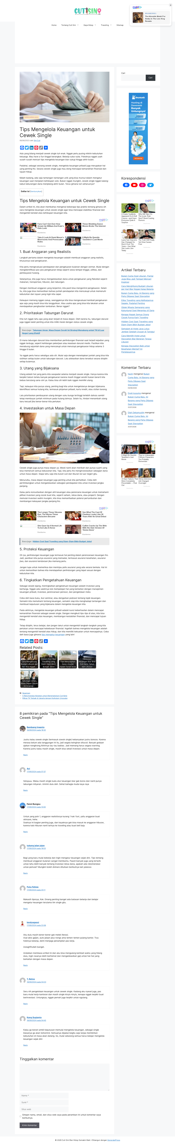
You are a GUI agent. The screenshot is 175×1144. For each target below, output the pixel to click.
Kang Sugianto (34, 1017)
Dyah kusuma (134, 393)
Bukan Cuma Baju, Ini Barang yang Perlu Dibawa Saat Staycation (140, 400)
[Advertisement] (87, 46)
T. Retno (31, 979)
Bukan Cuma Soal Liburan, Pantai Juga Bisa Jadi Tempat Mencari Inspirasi (137, 279)
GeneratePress (113, 1140)
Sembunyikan (35, 191)
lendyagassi (33, 922)
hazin (130, 374)
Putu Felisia (32, 887)
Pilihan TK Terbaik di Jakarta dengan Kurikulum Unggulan (45, 698)
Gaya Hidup (88, 25)
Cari (123, 73)
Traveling (105, 25)
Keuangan (26, 693)
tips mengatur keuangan (53, 634)
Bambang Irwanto (35, 727)
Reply (25, 755)
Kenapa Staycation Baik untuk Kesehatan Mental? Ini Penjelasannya (135, 349)
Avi (28, 768)
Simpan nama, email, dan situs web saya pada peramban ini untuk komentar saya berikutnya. (61, 1116)
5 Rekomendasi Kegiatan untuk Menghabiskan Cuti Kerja (44, 696)
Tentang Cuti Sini (68, 25)
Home (54, 25)
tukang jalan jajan (36, 845)
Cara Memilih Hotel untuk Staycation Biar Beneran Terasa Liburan (136, 339)
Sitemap (120, 25)
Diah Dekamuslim (136, 412)
